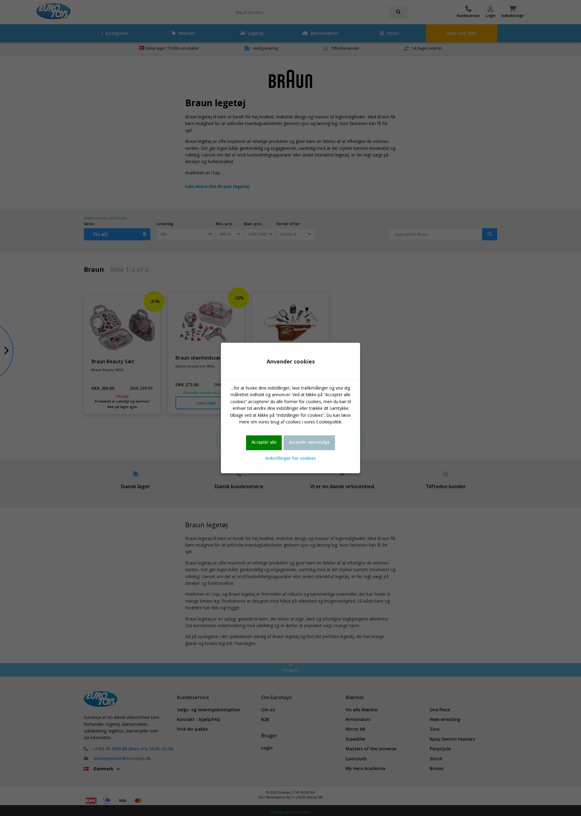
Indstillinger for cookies (290, 458)
